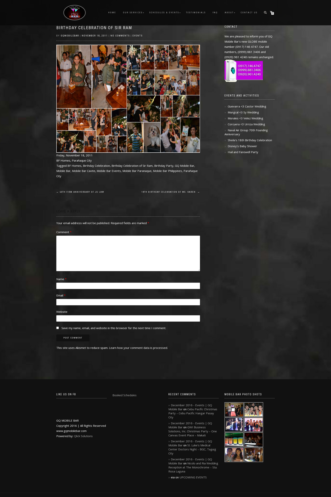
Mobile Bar (63, 171)
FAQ (215, 12)
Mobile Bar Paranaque (137, 171)
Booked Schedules (124, 395)
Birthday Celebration (96, 166)
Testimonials (196, 12)
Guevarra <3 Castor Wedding (247, 106)
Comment (63, 232)
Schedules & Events (164, 12)
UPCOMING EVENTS (193, 477)
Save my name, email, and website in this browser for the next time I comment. (113, 328)
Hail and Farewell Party (243, 152)
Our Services (133, 12)
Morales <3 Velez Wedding (245, 118)
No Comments (120, 35)
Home (112, 12)
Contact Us (249, 12)
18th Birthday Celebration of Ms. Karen (171, 192)
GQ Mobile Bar (184, 166)
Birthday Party (163, 166)
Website (61, 312)
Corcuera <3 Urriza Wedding (246, 124)
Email (61, 295)
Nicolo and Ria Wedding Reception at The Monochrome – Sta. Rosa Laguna (193, 467)
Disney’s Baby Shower (242, 146)
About (229, 12)
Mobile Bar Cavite (83, 171)
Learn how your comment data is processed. (138, 348)
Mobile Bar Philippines (167, 171)
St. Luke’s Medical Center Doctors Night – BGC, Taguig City (192, 449)
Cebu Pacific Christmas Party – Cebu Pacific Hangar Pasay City (192, 413)
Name (61, 279)
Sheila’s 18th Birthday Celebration (250, 140)
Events (138, 35)
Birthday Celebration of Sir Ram (94, 27)
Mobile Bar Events (109, 171)
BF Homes (74, 166)
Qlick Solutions (83, 436)
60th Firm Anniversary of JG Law (80, 192)
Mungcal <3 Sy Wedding (243, 112)
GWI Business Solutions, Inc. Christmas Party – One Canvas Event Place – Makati (192, 431)
